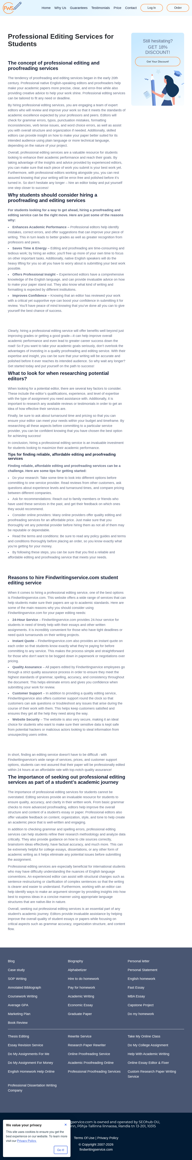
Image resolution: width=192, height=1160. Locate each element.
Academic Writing (81, 996)
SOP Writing (17, 979)
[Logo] (12, 8)
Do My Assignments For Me (28, 1054)
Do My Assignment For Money (30, 1063)
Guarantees (79, 8)
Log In (152, 7)
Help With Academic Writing (148, 1054)
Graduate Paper (80, 1014)
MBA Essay (136, 996)
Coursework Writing (22, 996)
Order (178, 7)
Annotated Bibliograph (24, 987)
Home (46, 8)
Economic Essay (80, 1005)
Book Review (18, 1023)
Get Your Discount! (158, 61)
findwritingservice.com (96, 1149)
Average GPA (18, 1005)
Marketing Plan (19, 1014)
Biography (75, 961)
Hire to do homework (83, 979)
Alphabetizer (77, 970)
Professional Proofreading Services (94, 1071)
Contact (131, 8)
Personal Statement (142, 970)
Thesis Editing (18, 1036)
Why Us (60, 8)
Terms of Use (84, 1138)
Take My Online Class (144, 1036)
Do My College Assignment (148, 1045)
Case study (16, 970)
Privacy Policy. (27, 1140)
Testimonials (100, 8)
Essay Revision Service (25, 1045)
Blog (11, 961)
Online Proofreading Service (89, 1054)
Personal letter (138, 961)
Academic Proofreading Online (91, 1063)
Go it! (60, 1150)
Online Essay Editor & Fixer (148, 1063)
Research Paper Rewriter (87, 1045)
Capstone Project (141, 1005)
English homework (141, 979)
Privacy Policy (107, 1138)
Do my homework (141, 1014)
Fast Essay (136, 987)
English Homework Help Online (31, 1071)
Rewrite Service (80, 1036)
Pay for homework (81, 987)
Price (117, 8)
